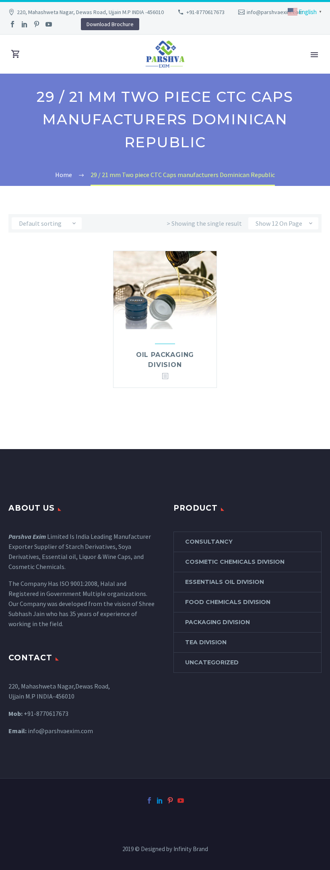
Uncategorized (212, 662)
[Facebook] (12, 24)
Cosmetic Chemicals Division (235, 561)
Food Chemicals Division (227, 602)
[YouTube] (49, 24)
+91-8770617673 (205, 12)
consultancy (209, 541)
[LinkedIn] (25, 24)
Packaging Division (217, 622)
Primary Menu (314, 55)
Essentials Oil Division (224, 581)
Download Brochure (110, 24)
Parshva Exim (27, 536)
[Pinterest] (37, 24)
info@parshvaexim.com (275, 12)
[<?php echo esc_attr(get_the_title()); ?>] (165, 376)
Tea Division (206, 642)
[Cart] (15, 54)
